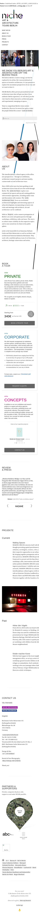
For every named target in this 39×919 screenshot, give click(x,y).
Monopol (23, 863)
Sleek (34, 867)
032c (12, 870)
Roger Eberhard (19, 874)
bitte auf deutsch (25, 900)
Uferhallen (5, 870)
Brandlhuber (18, 867)
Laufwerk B (27, 867)
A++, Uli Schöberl (8, 754)
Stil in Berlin (21, 860)
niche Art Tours (15, 191)
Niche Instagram (10, 707)
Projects (10, 214)
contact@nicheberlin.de (10, 735)
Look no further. (27, 111)
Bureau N (13, 860)
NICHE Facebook (9, 710)
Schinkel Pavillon (8, 865)
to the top (20, 905)
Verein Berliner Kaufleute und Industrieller (16, 872)
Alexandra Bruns (20, 865)
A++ (7, 860)
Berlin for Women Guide (17, 439)
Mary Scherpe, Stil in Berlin (11, 761)
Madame (10, 499)
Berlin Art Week (7, 874)
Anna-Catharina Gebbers (10, 863)
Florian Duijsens (7, 867)
